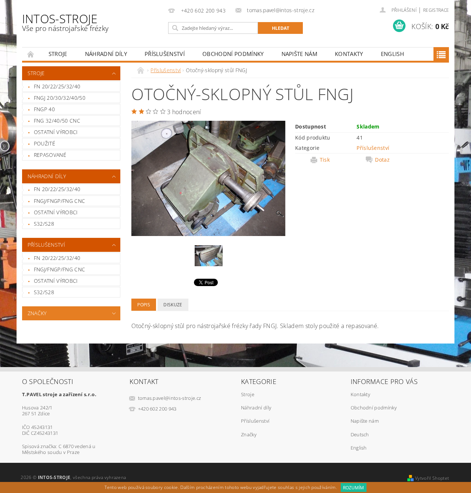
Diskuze (172, 305)
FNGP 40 (44, 109)
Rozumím (353, 488)
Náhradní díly (106, 53)
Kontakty (349, 53)
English (392, 53)
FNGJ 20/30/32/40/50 (59, 97)
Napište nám (299, 53)
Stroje (58, 53)
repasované (50, 154)
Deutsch (360, 434)
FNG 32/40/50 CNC (57, 120)
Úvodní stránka (31, 53)
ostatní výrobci (56, 131)
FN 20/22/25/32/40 (57, 86)
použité (44, 143)
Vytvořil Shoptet (432, 478)
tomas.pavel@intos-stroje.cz (169, 398)
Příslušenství (165, 53)
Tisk (325, 159)
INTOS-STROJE (65, 22)
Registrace (436, 10)
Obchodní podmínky (232, 53)
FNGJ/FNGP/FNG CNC (59, 200)
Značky (37, 313)
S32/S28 (44, 223)
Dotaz (382, 159)
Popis (143, 305)
